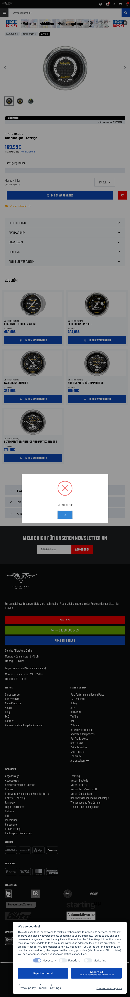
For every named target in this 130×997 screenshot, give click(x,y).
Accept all (96, 973)
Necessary (49, 960)
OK (65, 514)
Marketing (99, 960)
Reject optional (43, 973)
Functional (74, 960)
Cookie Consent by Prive (109, 988)
